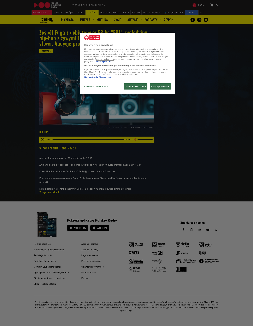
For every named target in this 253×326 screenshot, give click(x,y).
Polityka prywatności (105, 61)
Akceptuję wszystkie (160, 86)
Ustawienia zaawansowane (96, 86)
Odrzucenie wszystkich (136, 86)
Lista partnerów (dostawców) (97, 77)
